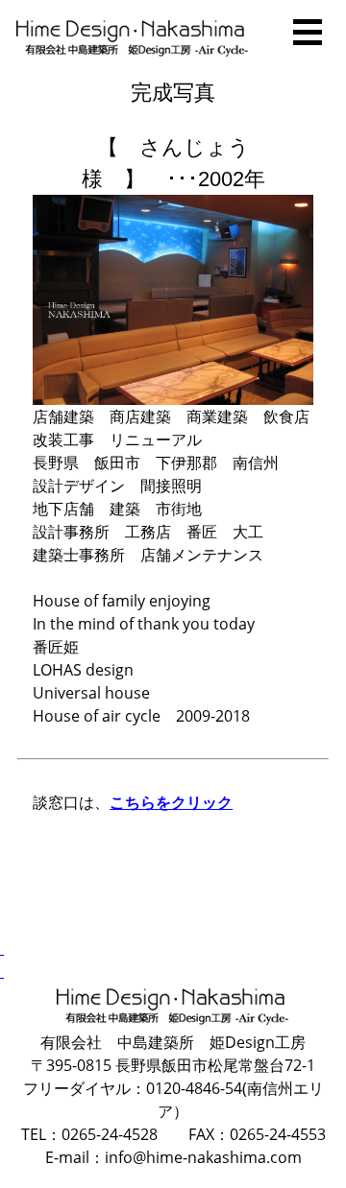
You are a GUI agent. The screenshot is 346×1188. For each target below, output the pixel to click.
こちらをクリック (171, 802)
